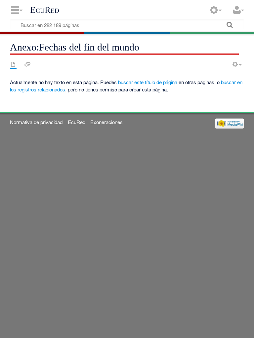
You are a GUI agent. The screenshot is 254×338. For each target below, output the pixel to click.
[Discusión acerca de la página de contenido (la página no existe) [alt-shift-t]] (27, 64)
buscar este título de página (147, 82)
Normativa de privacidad (36, 121)
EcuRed (44, 10)
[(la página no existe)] (13, 64)
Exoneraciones (106, 121)
